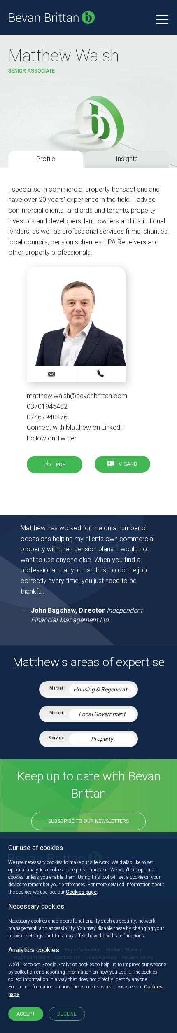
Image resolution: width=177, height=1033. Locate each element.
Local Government (102, 714)
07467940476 (47, 417)
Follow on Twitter (52, 438)
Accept (25, 1014)
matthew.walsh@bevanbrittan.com (77, 396)
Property (102, 739)
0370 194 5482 (101, 373)
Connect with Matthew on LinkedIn (76, 427)
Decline (67, 1014)
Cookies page (81, 892)
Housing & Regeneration (104, 689)
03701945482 (47, 406)
